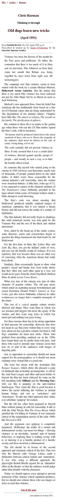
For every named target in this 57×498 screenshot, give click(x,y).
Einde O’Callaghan (39, 47)
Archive (12, 2)
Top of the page (28, 490)
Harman (22, 2)
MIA (4, 2)
